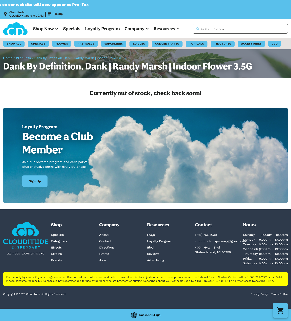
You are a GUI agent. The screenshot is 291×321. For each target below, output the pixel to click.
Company (134, 28)
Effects (56, 247)
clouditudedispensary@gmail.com (221, 241)
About (103, 235)
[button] (33, 14)
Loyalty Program (102, 28)
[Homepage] (25, 235)
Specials (71, 28)
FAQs (151, 235)
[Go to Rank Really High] (145, 315)
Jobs (102, 260)
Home (7, 58)
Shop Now (43, 28)
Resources (164, 28)
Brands (56, 260)
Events (104, 254)
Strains (56, 254)
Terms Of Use (279, 294)
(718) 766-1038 (206, 235)
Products (23, 58)
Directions (106, 247)
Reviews (153, 254)
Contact (105, 241)
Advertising (155, 260)
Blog (150, 247)
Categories (59, 241)
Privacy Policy (259, 294)
